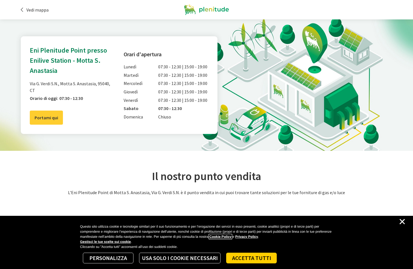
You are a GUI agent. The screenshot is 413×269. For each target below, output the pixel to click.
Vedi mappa (37, 10)
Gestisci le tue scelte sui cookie (105, 242)
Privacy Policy (246, 237)
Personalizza (108, 257)
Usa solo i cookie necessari (180, 257)
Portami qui (46, 117)
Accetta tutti (251, 257)
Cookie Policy (220, 237)
